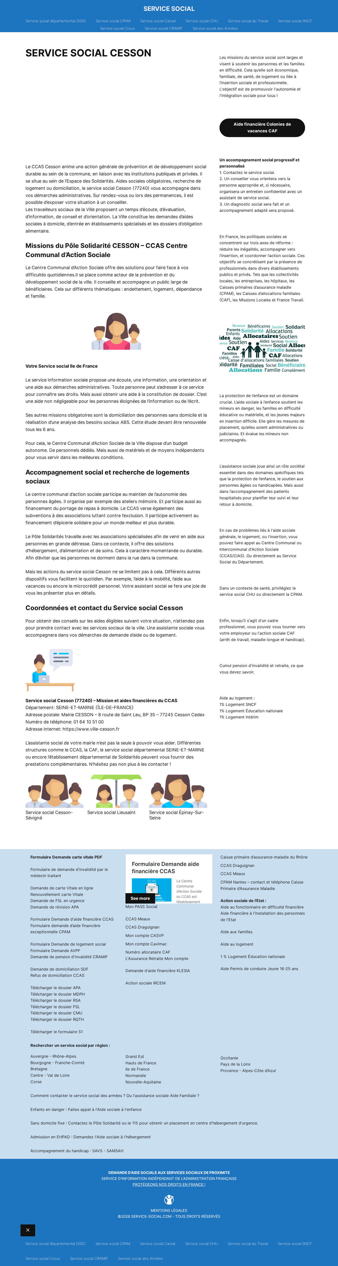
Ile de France (137, 1069)
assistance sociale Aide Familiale (165, 1095)
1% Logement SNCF (237, 704)
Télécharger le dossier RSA (55, 1000)
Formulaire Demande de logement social (68, 944)
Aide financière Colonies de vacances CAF (262, 127)
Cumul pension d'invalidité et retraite (254, 665)
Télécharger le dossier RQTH (57, 1019)
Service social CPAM (113, 21)
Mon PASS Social (141, 906)
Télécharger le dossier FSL (55, 1006)
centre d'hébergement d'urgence (226, 1123)
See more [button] (140, 898)
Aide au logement (236, 944)
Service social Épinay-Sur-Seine (176, 815)
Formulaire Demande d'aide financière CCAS (72, 919)
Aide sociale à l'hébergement (124, 1136)
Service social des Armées (215, 28)
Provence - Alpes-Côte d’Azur (248, 1070)
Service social (169, 8)
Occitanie (229, 1057)
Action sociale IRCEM (145, 982)
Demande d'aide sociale (132, 1172)
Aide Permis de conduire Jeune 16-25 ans (259, 968)
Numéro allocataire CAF (147, 952)
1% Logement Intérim (239, 717)
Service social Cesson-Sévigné (49, 815)
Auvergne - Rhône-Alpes (53, 1056)
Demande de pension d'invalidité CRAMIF (69, 956)
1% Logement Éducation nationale (251, 710)
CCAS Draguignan (142, 927)
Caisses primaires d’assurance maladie (255, 287)
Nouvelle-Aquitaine (143, 1081)
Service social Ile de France (68, 366)
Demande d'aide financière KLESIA (157, 970)
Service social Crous (117, 28)
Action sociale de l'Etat (242, 900)
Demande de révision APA (54, 907)
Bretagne (38, 1068)
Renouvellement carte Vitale (56, 894)
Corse (36, 1081)
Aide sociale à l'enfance (119, 1109)
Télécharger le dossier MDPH (57, 994)
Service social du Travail (248, 21)
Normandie (135, 1075)
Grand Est (134, 1056)
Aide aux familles (236, 931)
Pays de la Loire (235, 1064)
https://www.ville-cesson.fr (91, 729)
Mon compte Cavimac (146, 943)
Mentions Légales (169, 1210)
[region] (116, 112)
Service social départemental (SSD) (56, 21)
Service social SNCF (295, 21)
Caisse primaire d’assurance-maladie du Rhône (264, 857)
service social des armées (98, 1095)
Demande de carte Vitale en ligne (61, 887)
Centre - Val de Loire (50, 1075)
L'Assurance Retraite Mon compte (156, 958)
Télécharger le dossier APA (55, 987)
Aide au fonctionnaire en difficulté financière (262, 907)
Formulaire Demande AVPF (55, 950)
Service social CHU (202, 21)
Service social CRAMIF (164, 28)
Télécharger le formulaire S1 (56, 1031)
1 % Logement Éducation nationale (252, 956)
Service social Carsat (158, 21)
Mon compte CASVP (144, 935)
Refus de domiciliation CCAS (57, 975)
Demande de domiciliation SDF (59, 969)
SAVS (97, 1150)
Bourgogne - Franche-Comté (57, 1062)
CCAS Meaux (137, 918)
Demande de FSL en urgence (57, 900)
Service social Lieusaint (111, 812)
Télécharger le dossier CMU (56, 1012)
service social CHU (237, 594)
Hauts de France (140, 1062)
